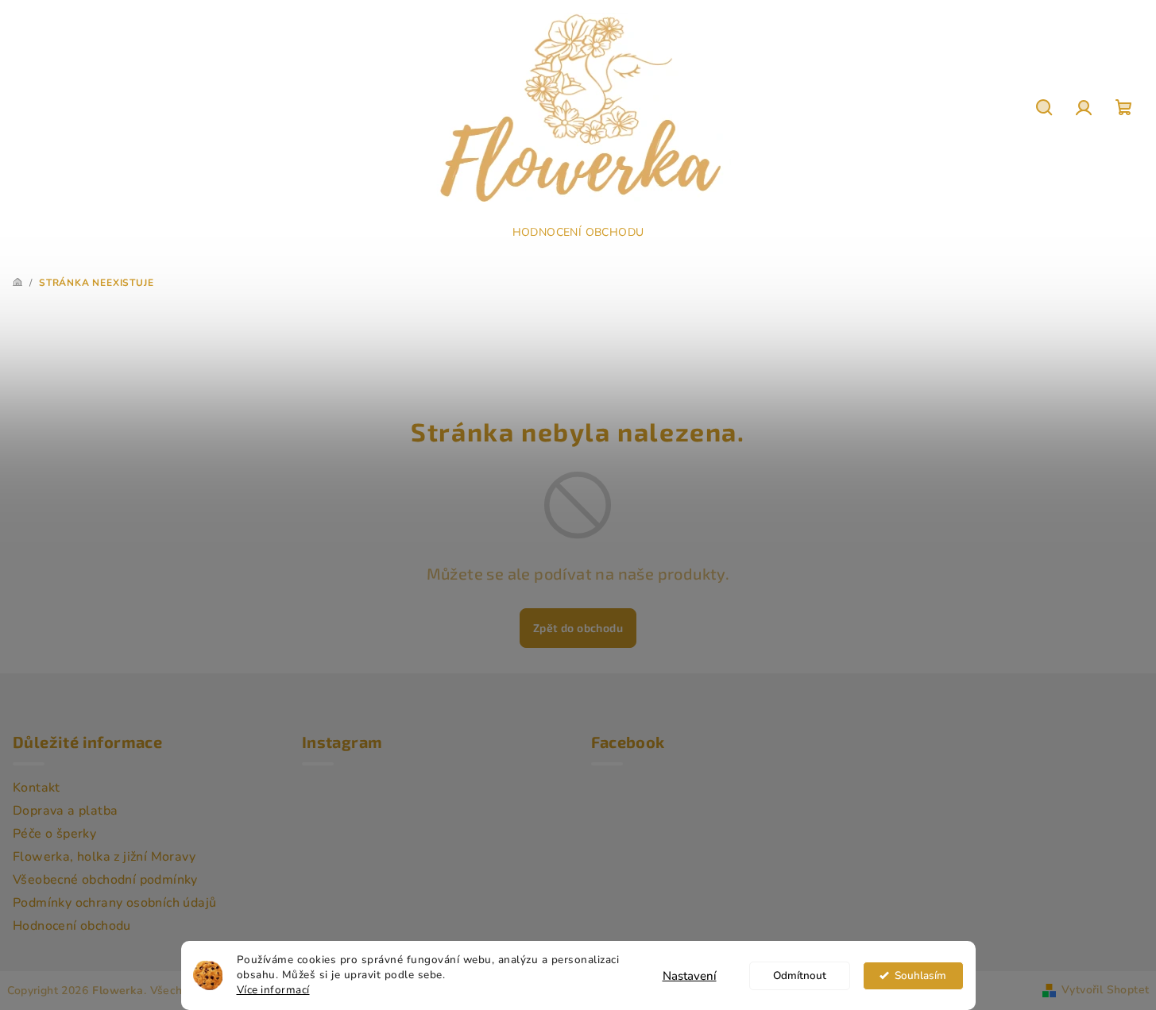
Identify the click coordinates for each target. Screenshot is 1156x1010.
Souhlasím (920, 975)
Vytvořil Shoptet (1105, 989)
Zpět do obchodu (578, 627)
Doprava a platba (65, 810)
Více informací (273, 989)
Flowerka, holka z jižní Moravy (104, 856)
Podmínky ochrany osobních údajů (114, 903)
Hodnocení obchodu (72, 926)
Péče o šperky (54, 833)
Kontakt (36, 787)
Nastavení (690, 976)
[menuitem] (578, 232)
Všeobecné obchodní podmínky (105, 880)
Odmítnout (799, 975)
